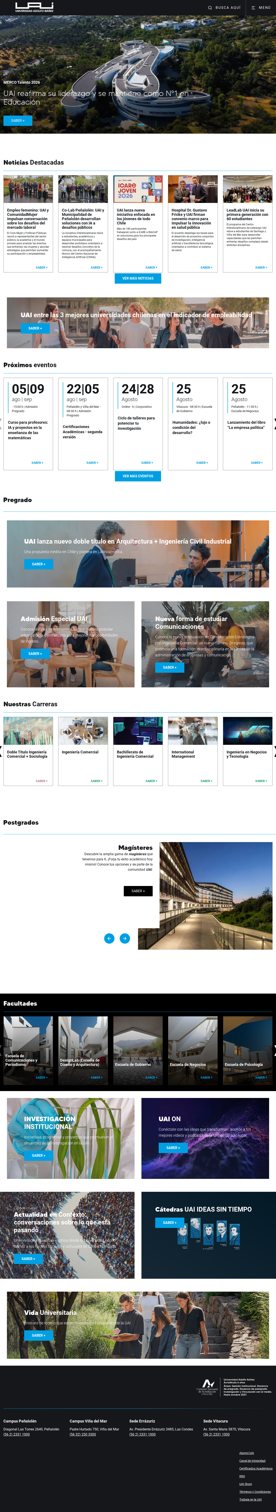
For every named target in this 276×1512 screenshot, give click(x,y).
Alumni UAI (246, 1453)
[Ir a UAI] (27, 8)
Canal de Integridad (252, 1461)
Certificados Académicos (256, 1468)
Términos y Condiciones (255, 1491)
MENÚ (265, 8)
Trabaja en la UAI (250, 1499)
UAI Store (245, 1484)
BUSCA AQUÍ (228, 8)
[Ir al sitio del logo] (55, 8)
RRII (242, 1476)
